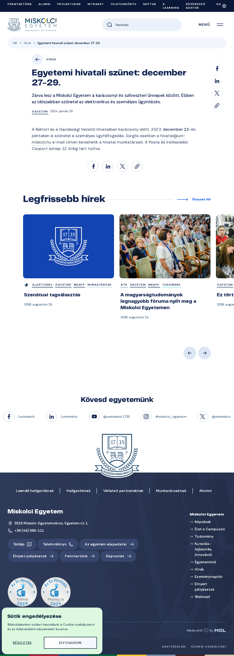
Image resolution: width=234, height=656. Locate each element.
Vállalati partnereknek (123, 490)
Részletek (22, 643)
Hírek (51, 59)
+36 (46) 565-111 (29, 530)
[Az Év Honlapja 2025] (56, 592)
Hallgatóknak (78, 490)
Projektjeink (69, 4)
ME (15, 43)
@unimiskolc (221, 416)
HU (218, 4)
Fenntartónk (20, 4)
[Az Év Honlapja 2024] (22, 592)
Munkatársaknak (171, 490)
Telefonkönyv (123, 4)
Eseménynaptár (209, 576)
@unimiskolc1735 (116, 416)
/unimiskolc (26, 416)
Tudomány (204, 536)
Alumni (44, 4)
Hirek (27, 43)
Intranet (96, 4)
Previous (189, 353)
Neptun (149, 4)
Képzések (203, 521)
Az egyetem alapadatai (106, 544)
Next (204, 353)
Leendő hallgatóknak (35, 490)
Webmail (202, 596)
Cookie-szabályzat (209, 646)
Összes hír (201, 199)
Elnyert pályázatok (30, 556)
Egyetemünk (205, 562)
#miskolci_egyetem (170, 416)
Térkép (19, 544)
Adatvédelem (174, 646)
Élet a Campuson (210, 529)
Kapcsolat (115, 556)
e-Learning (171, 6)
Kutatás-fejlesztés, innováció (203, 549)
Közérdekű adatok (195, 6)
